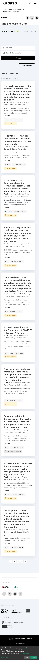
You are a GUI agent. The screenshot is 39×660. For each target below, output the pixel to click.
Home (3, 9)
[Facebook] (4, 594)
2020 (6, 547)
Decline (26, 657)
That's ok (34, 657)
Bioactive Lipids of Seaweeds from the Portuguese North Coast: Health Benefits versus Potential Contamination (17, 186)
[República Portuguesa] (13, 624)
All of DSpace (11, 48)
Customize (4, 657)
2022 (6, 353)
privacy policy (25, 653)
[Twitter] (10, 594)
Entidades (13, 9)
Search (18, 58)
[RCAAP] (20, 594)
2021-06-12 (8, 211)
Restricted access (14, 451)
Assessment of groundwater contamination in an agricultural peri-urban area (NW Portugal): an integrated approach (18, 469)
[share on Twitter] (32, 18)
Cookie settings (19, 643)
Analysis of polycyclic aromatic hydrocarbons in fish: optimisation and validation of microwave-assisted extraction (18, 374)
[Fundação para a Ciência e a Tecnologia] (12, 612)
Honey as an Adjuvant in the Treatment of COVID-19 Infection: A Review (18, 330)
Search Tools (27, 65)
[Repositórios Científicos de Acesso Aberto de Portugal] (6, 587)
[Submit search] (30, 3)
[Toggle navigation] (35, 3)
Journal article (16, 120)
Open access (11, 123)
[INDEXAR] (15, 587)
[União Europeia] (8, 628)
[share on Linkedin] (37, 18)
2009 (6, 261)
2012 (6, 400)
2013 (6, 120)
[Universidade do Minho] (28, 612)
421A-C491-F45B (9, 31)
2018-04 (7, 164)
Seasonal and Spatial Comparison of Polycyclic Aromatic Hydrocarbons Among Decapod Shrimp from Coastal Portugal (17, 421)
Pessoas (21, 9)
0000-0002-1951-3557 (27, 31)
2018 (6, 311)
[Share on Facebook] (28, 18)
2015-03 (7, 494)
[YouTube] (15, 594)
